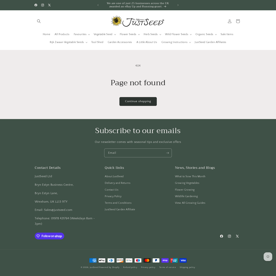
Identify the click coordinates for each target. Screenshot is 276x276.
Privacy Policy (113, 196)
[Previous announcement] (98, 5)
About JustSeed (114, 176)
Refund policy (130, 267)
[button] (39, 21)
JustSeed (94, 267)
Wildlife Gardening (186, 196)
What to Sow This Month (190, 176)
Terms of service (167, 267)
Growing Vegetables (187, 183)
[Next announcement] (178, 5)
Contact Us (111, 189)
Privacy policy (148, 267)
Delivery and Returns (117, 183)
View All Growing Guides (190, 202)
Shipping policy (187, 267)
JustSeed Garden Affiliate (120, 209)
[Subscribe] (167, 153)
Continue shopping (138, 101)
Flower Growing (185, 189)
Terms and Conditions (118, 202)
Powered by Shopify (109, 267)
